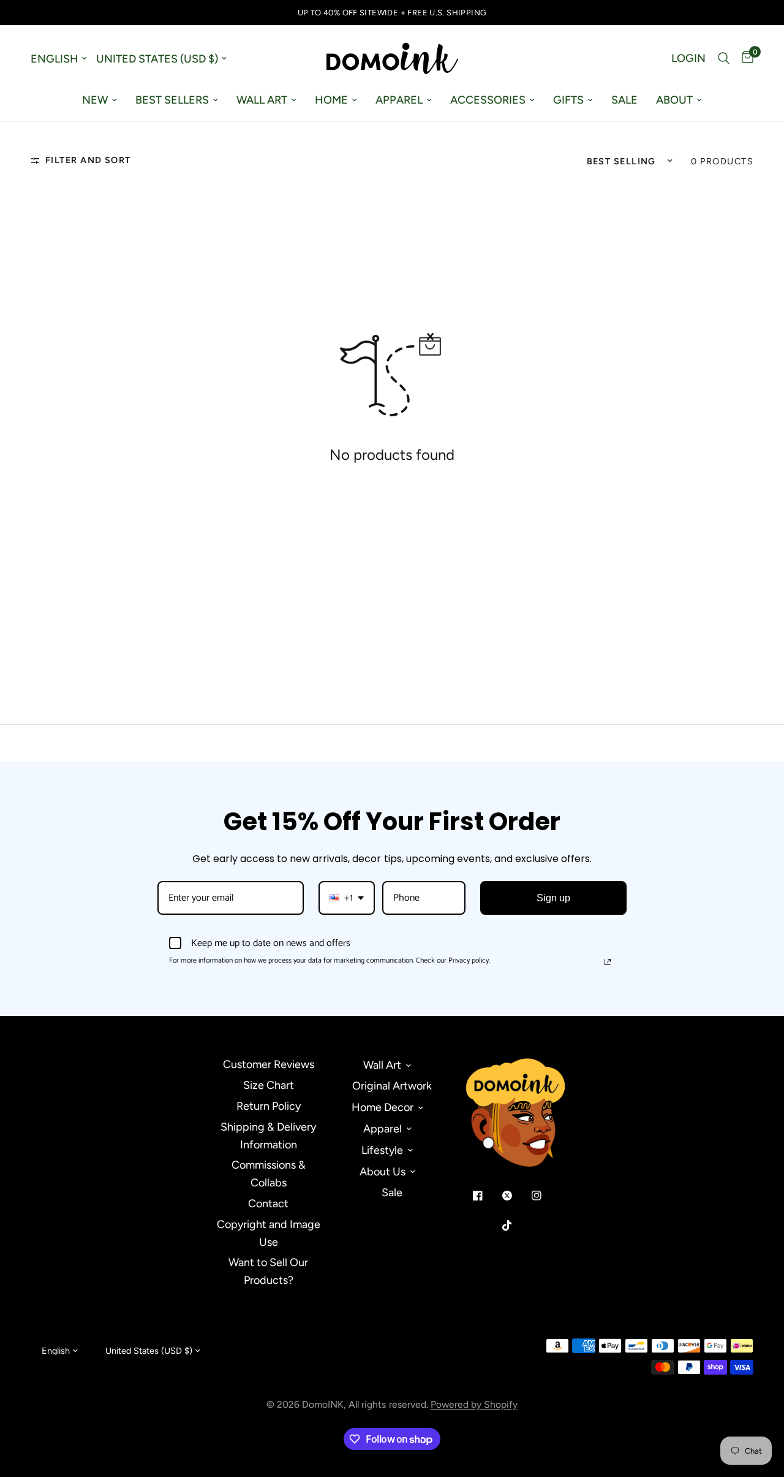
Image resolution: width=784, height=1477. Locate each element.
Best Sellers (172, 100)
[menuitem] (99, 100)
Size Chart (268, 1085)
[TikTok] (515, 1225)
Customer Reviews (268, 1064)
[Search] (724, 58)
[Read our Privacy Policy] (607, 962)
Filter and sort (88, 160)
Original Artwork (392, 1086)
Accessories (488, 100)
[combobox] (346, 898)
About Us (382, 1171)
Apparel (399, 100)
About (674, 100)
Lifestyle (382, 1150)
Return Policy (268, 1106)
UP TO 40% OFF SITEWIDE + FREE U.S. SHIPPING (392, 13)
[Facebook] (486, 1195)
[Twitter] (515, 1195)
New (95, 100)
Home (331, 100)
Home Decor (382, 1107)
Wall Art (261, 100)
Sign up (553, 898)
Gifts (568, 100)
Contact (268, 1203)
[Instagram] (545, 1195)
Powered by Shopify (474, 1404)
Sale (624, 100)
